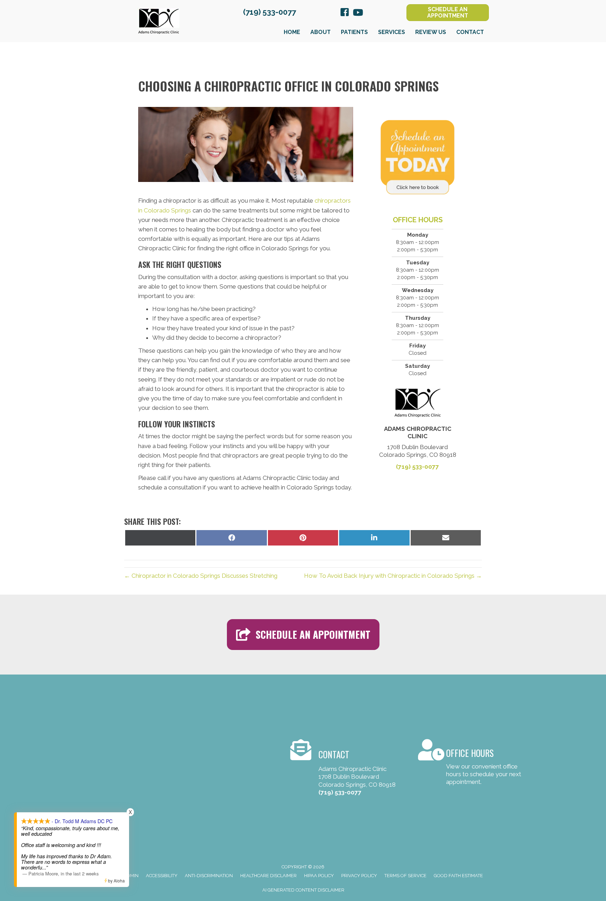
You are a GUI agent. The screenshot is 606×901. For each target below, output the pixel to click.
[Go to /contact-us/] (471, 763)
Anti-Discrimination (209, 875)
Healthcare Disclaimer (268, 875)
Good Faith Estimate (458, 875)
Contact (470, 32)
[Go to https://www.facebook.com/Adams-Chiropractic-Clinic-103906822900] (344, 13)
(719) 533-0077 (269, 11)
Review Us (430, 32)
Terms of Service (405, 875)
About (320, 32)
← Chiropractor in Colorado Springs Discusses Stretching (200, 575)
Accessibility (161, 875)
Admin (131, 875)
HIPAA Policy (319, 875)
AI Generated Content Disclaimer (303, 890)
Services (391, 32)
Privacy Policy (359, 875)
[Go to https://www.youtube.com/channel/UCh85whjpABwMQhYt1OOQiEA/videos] (357, 13)
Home (292, 32)
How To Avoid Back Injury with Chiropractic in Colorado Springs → (393, 575)
